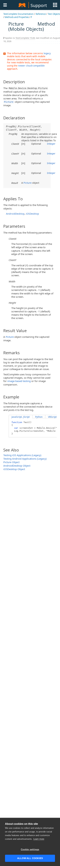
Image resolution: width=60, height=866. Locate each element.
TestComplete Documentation (18, 13)
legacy (47, 53)
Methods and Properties (17, 17)
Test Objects (54, 13)
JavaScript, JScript (21, 416)
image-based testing (19, 381)
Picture (28, 182)
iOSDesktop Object (14, 469)
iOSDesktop (32, 213)
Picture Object (11, 462)
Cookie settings (30, 849)
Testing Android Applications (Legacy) (25, 458)
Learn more (38, 839)
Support (38, 5)
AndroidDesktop (15, 213)
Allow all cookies (30, 858)
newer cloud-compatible (31, 65)
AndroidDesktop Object (16, 465)
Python (38, 416)
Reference (41, 13)
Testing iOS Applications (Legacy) (22, 455)
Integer (51, 143)
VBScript (52, 416)
